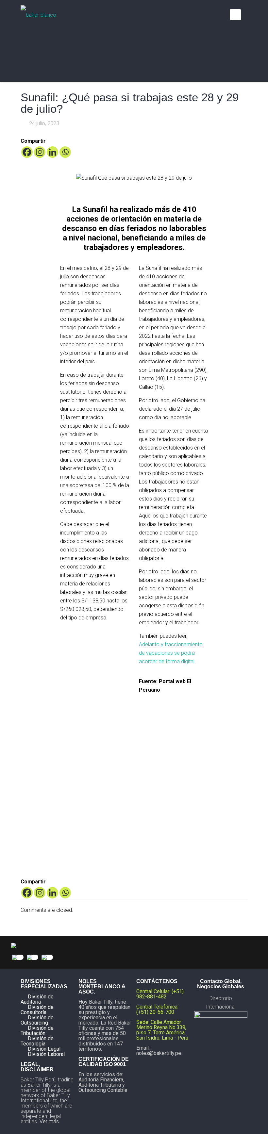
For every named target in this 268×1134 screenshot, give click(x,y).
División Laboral (46, 1054)
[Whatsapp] (65, 152)
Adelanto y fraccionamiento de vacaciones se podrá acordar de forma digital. (171, 653)
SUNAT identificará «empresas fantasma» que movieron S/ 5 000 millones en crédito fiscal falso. (161, 808)
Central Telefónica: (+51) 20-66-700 (157, 1009)
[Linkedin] (52, 152)
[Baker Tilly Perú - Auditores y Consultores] (38, 14)
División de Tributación (37, 1030)
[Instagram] (39, 152)
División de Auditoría (37, 999)
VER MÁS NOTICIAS (134, 713)
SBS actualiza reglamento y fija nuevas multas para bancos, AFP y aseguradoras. (106, 799)
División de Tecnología (37, 1041)
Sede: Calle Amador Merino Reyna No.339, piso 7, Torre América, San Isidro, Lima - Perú (162, 1030)
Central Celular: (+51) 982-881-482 (160, 994)
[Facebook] (27, 152)
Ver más (49, 1121)
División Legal (44, 1049)
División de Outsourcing (37, 1020)
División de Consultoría (37, 1009)
